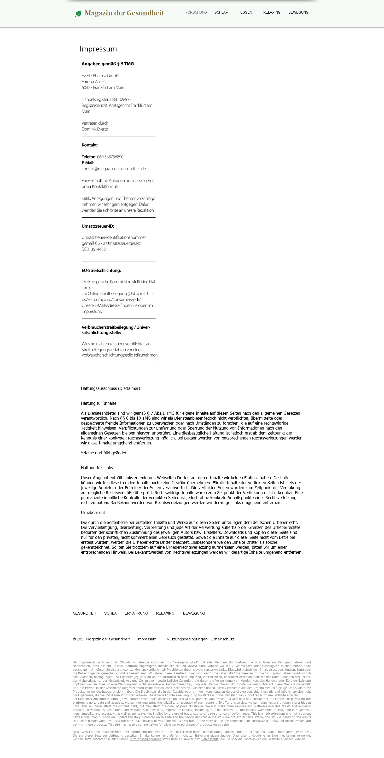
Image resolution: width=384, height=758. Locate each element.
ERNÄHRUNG (136, 613)
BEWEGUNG (298, 12)
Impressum (146, 639)
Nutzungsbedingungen (187, 639)
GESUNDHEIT (85, 613)
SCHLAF (111, 613)
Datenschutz (209, 739)
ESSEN (246, 12)
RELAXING (272, 12)
